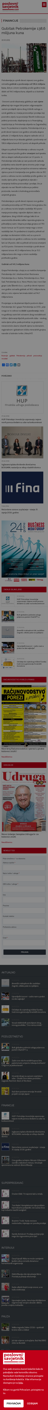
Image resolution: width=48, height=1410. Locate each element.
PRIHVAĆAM (14, 1403)
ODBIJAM (32, 1403)
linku (20, 1382)
